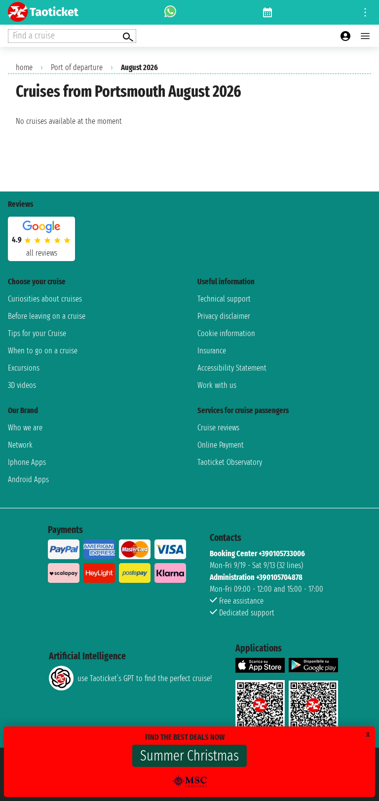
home (24, 67)
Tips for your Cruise (37, 333)
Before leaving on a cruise (46, 316)
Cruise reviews (218, 427)
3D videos (22, 385)
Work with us (216, 385)
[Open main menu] (365, 36)
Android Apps (28, 479)
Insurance (211, 350)
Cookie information (226, 333)
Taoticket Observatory (229, 462)
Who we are (25, 427)
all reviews (41, 253)
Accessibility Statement (231, 368)
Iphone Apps (27, 462)
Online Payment (220, 445)
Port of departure (77, 67)
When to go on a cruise (42, 350)
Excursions (23, 368)
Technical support (224, 299)
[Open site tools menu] (365, 12)
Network (20, 445)
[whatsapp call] (170, 12)
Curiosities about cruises (45, 299)
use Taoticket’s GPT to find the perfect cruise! (144, 678)
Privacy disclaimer (223, 316)
